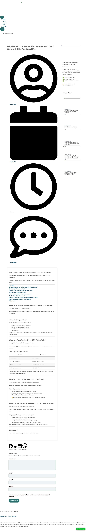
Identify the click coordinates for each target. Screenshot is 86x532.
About (4, 21)
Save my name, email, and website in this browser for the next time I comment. (29, 495)
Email (10, 480)
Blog (4, 24)
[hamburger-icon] (2, 17)
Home (4, 19)
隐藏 (13, 285)
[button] (10, 447)
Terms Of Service (12, 516)
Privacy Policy (3, 516)
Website (10, 486)
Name (10, 473)
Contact (4, 26)
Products (5, 22)
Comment (11, 459)
